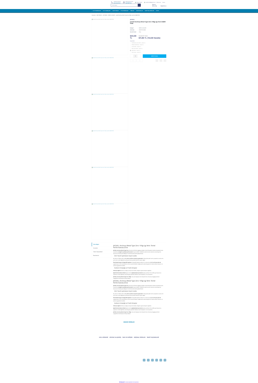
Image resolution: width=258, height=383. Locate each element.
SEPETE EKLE (154, 56)
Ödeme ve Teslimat (108, 363)
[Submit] (164, 364)
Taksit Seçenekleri (98, 252)
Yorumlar (95, 248)
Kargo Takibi (94, 370)
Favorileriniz (120, 364)
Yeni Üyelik (94, 359)
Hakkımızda (158, 2)
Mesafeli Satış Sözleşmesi (107, 360)
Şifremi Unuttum (95, 364)
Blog (131, 366)
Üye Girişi (94, 362)
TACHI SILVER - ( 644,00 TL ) (136, 52)
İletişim (163, 2)
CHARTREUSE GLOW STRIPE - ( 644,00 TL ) (139, 42)
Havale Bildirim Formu (96, 368)
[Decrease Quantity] (131, 56)
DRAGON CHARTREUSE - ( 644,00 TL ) (138, 44)
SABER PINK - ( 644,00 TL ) (136, 50)
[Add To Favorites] (157, 60)
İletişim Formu (95, 366)
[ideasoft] (122, 382)
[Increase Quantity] (139, 56)
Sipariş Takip (120, 362)
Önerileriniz (96, 255)
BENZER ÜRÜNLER (129, 322)
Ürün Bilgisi (96, 244)
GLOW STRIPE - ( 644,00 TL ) (136, 46)
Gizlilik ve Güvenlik (108, 365)
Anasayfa (132, 359)
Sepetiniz (119, 366)
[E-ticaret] (129, 382)
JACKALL (132, 19)
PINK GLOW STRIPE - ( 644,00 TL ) (137, 48)
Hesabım (119, 359)
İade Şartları (107, 367)
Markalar (132, 364)
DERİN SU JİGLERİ (142, 28)
